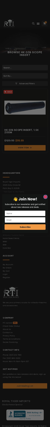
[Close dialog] (45, 197)
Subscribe (25, 227)
